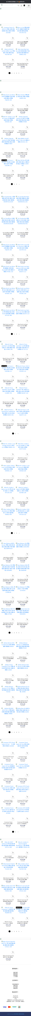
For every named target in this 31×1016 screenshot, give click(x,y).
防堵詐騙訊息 (15, 984)
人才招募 (15, 976)
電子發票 (15, 987)
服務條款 (15, 988)
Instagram (15, 997)
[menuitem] (9, 73)
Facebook (15, 996)
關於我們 (15, 972)
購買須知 (15, 974)
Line (15, 998)
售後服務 (15, 975)
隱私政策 (15, 985)
